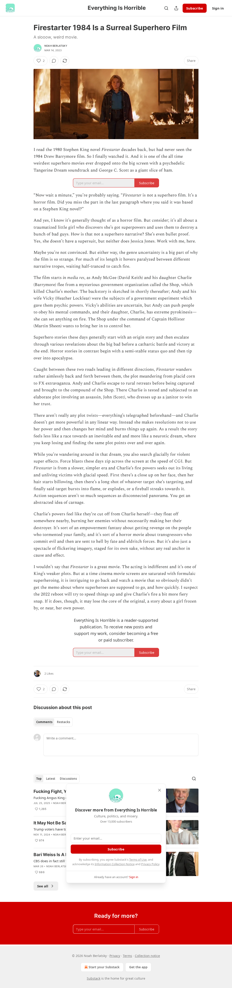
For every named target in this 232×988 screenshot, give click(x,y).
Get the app (138, 967)
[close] (159, 790)
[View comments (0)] (53, 60)
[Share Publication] (176, 8)
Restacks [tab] (63, 722)
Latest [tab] (50, 779)
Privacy (114, 956)
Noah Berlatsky (55, 45)
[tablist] (53, 721)
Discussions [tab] (68, 779)
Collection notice (147, 956)
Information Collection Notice (115, 864)
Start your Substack (104, 967)
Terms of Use (138, 859)
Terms (127, 956)
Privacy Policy (150, 864)
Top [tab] (38, 779)
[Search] (166, 8)
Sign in (218, 8)
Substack (93, 978)
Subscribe (194, 8)
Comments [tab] (44, 722)
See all (42, 886)
